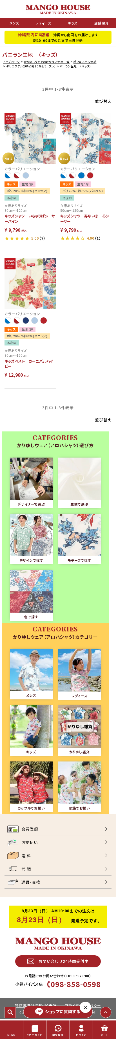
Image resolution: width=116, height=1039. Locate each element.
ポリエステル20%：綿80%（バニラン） (31, 66)
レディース (43, 23)
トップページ (11, 62)
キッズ (72, 23)
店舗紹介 (101, 23)
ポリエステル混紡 (85, 62)
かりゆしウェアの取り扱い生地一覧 (47, 62)
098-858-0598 (76, 984)
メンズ (14, 23)
